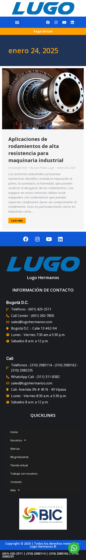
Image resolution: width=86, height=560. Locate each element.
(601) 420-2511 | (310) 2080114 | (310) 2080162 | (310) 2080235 (40, 554)
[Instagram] (56, 22)
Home (14, 432)
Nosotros (16, 440)
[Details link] (43, 99)
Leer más (17, 220)
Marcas (15, 448)
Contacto (16, 482)
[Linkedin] (72, 22)
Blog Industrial (19, 457)
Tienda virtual (19, 465)
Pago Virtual (43, 31)
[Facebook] (48, 22)
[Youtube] (64, 22)
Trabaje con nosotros (24, 473)
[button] (17, 22)
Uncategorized (17, 168)
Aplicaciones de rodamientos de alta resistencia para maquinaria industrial (35, 149)
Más (13, 490)
